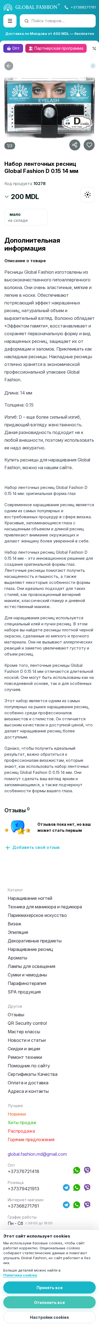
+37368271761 (83, 7)
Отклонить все (49, 1302)
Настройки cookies (49, 1317)
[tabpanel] (49, 835)
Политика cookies (20, 1275)
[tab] (17, 810)
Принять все (50, 1287)
